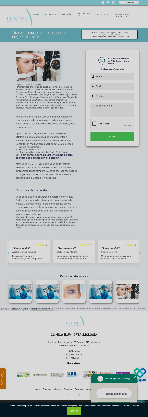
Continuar (74, 411)
